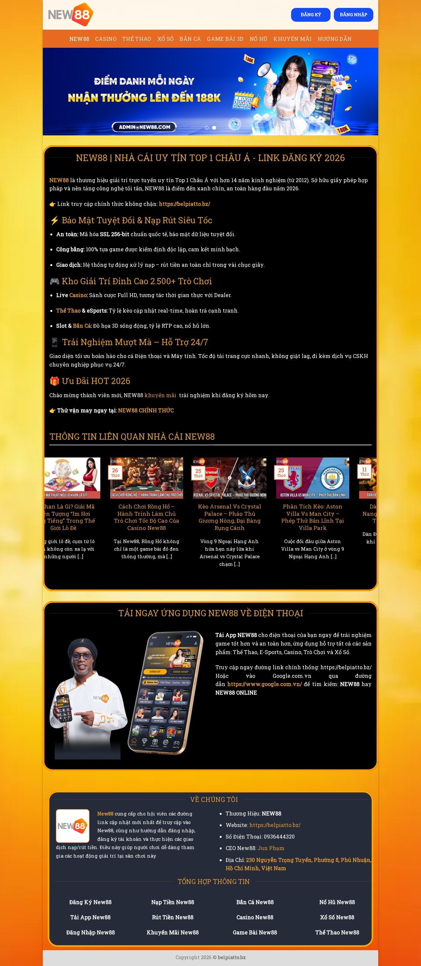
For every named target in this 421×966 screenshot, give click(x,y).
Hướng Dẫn (335, 38)
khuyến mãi (160, 395)
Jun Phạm (271, 847)
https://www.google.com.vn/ (264, 683)
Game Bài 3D (225, 38)
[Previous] (58, 91)
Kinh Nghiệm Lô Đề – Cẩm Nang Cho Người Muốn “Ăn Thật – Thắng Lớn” (174, 517)
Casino (105, 38)
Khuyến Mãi (292, 38)
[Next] (363, 91)
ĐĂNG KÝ (311, 14)
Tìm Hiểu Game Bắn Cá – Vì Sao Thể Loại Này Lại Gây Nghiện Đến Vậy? (340, 513)
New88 (105, 814)
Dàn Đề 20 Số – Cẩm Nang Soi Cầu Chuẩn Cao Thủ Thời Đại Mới (91, 513)
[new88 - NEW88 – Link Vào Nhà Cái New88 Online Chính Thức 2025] (80, 15)
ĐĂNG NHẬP (353, 14)
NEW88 (79, 38)
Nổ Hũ (259, 38)
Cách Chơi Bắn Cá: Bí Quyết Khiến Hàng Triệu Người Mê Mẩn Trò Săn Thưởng (257, 517)
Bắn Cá (190, 38)
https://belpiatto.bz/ (184, 203)
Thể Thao (136, 38)
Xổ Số (165, 38)
